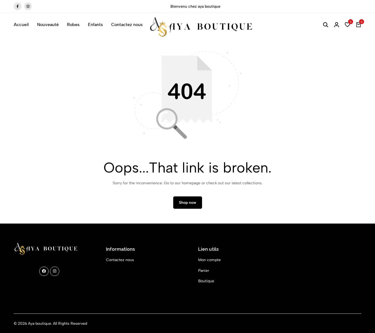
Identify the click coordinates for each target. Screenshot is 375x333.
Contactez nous (127, 24)
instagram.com (28, 6)
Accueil (21, 24)
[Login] (336, 24)
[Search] (325, 24)
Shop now (187, 202)
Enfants (95, 24)
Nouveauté (48, 24)
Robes (73, 24)
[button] (347, 24)
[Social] (44, 271)
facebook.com (17, 6)
